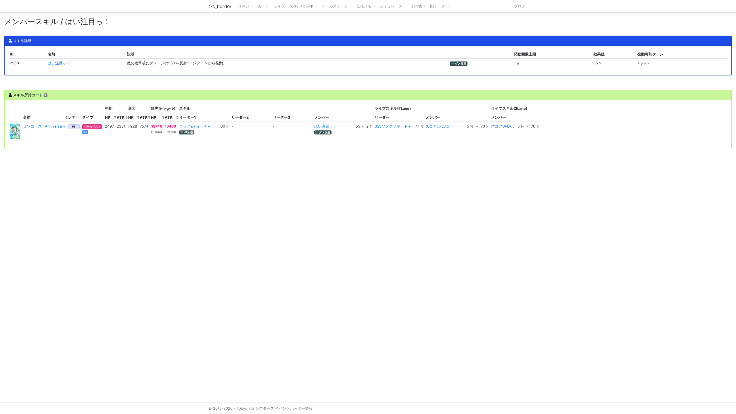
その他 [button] (417, 6)
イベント (245, 6)
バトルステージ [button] (335, 6)
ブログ (519, 6)
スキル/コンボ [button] (302, 6)
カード (263, 6)
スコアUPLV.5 (437, 126)
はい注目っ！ (59, 63)
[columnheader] (15, 113)
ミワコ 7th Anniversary (44, 126)
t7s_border (219, 6)
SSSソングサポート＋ (393, 126)
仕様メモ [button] (364, 6)
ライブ (279, 6)
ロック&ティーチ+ (194, 126)
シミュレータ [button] (391, 6)
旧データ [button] (438, 6)
